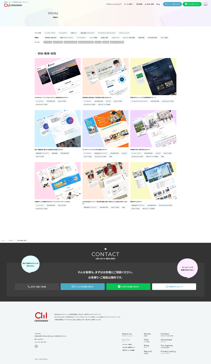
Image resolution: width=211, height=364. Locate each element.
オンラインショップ (124, 33)
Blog (158, 4)
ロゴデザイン (47, 42)
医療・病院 (141, 37)
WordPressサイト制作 (70, 42)
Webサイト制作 (58, 42)
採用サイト (74, 33)
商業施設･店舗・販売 (50, 37)
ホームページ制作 (127, 344)
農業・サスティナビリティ (66, 37)
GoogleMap (40, 339)
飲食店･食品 (104, 37)
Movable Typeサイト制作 (86, 42)
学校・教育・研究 (152, 37)
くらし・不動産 (93, 37)
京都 (110, 156)
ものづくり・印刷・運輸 (129, 37)
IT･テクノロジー (81, 37)
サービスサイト (63, 33)
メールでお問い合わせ (173, 4)
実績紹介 (11, 240)
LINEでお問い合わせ (193, 4)
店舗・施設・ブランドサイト (87, 33)
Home (3, 240)
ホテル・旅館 (164, 37)
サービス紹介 (128, 4)
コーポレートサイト (50, 33)
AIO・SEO (98, 42)
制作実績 (139, 4)
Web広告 (105, 42)
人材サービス (115, 37)
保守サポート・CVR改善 (117, 42)
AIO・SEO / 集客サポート (129, 347)
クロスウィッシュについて (114, 4)
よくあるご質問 (149, 4)
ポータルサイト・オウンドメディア (106, 33)
